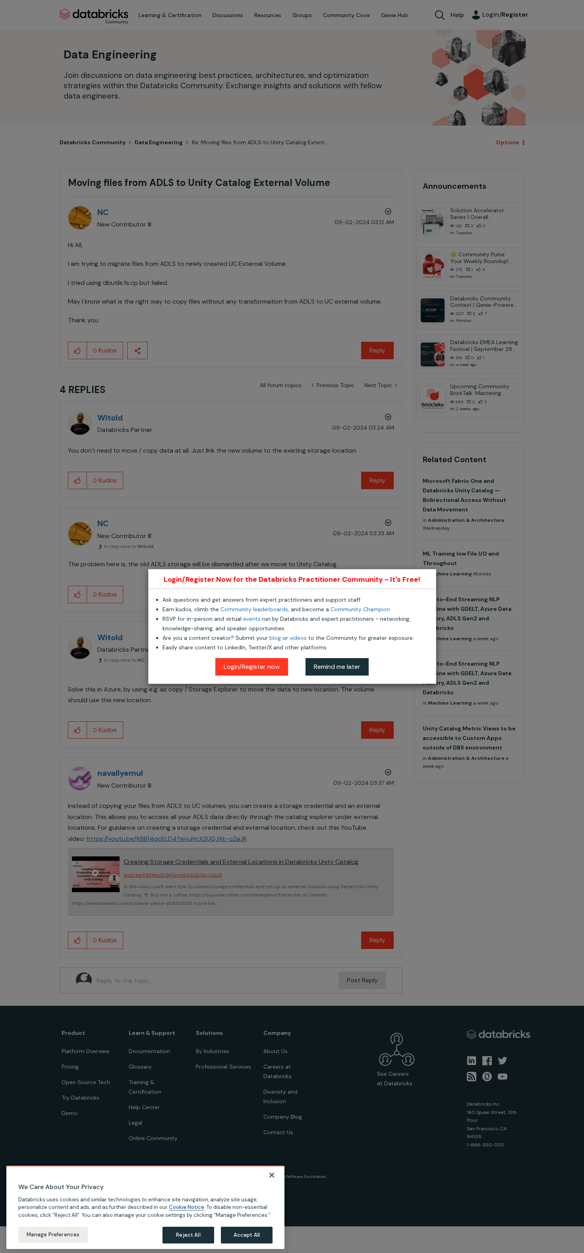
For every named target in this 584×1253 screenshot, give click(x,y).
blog (275, 637)
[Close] (271, 1175)
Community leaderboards (254, 609)
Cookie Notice (186, 1207)
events (252, 618)
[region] (145, 1207)
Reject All (188, 1235)
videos (298, 637)
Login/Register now (252, 666)
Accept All (247, 1235)
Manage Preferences (53, 1234)
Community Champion (360, 609)
